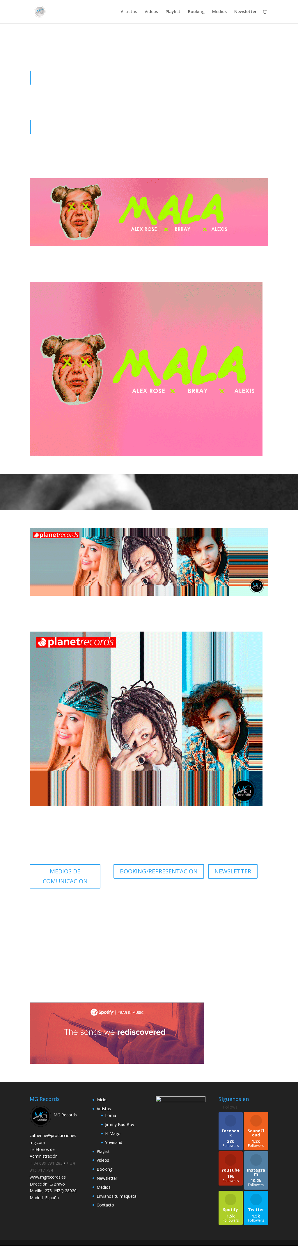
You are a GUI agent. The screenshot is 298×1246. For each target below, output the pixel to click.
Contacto (105, 1205)
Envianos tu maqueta (116, 1196)
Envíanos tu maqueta (149, 959)
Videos (151, 12)
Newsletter (245, 12)
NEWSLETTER (232, 871)
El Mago (112, 1133)
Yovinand (113, 1142)
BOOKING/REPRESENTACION (159, 871)
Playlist (173, 12)
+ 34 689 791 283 (47, 1163)
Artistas (129, 12)
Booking (196, 12)
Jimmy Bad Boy (119, 1124)
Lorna (110, 1115)
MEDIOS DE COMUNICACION (65, 876)
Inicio (102, 1099)
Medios (219, 12)
